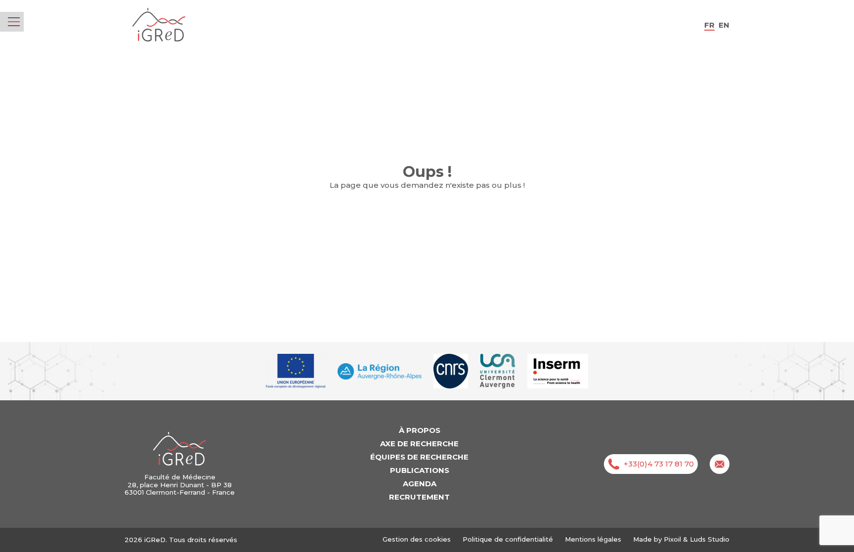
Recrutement (419, 497)
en (724, 25)
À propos (419, 430)
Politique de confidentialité (508, 539)
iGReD (158, 25)
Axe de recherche (419, 443)
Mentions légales (593, 539)
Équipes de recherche (419, 457)
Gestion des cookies (417, 539)
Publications (419, 470)
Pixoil (672, 539)
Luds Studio (709, 539)
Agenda (419, 483)
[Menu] (14, 22)
